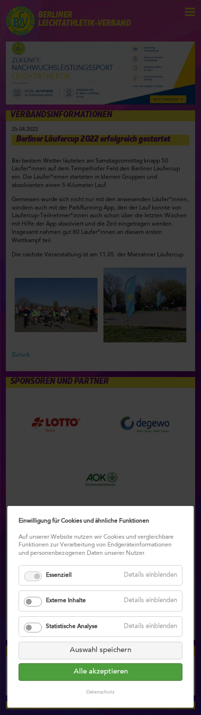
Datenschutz (100, 692)
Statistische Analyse (72, 627)
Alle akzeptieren (101, 671)
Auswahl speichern (100, 650)
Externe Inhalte (66, 601)
